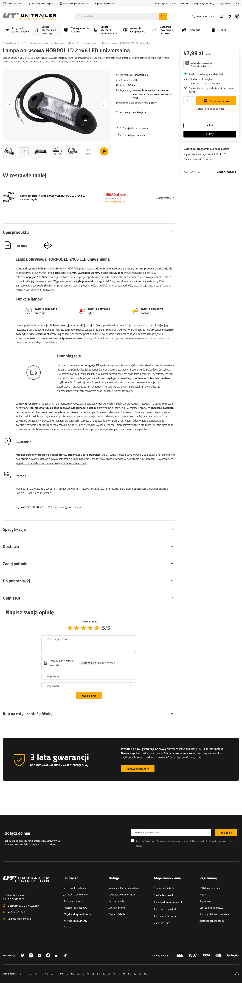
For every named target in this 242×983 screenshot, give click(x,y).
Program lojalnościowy (204, 3)
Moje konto (225, 3)
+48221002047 (205, 16)
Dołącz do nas (17, 833)
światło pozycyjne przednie (150, 92)
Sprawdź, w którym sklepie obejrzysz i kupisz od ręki (212, 90)
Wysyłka (204, 894)
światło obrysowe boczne (146, 90)
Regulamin (205, 901)
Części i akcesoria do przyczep (35, 43)
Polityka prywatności (210, 888)
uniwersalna (141, 75)
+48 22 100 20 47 (32, 507)
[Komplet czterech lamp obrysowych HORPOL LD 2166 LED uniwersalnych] (8, 197)
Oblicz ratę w (201, 63)
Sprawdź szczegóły (138, 769)
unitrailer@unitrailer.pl (67, 507)
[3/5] (83, 628)
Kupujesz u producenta (105, 3)
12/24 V (130, 85)
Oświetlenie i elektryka (64, 43)
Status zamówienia (164, 888)
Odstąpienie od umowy (211, 907)
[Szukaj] (163, 16)
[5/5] (96, 628)
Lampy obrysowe (88, 43)
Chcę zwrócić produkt (165, 909)
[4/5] (90, 628)
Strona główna (9, 43)
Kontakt (184, 3)
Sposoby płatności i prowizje (214, 914)
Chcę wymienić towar (165, 916)
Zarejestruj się (161, 923)
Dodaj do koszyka (219, 101)
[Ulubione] (229, 16)
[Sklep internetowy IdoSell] (237, 974)
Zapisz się (226, 833)
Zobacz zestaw (163, 198)
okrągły (153, 103)
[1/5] (69, 628)
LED (135, 80)
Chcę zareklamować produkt (168, 902)
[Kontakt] (30, 883)
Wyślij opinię (88, 696)
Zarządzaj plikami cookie (211, 921)
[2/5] (76, 628)
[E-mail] (221, 16)
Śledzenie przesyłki (164, 895)
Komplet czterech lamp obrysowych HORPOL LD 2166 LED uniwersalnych (53, 197)
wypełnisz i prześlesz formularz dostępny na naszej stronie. (51, 463)
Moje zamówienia (167, 878)
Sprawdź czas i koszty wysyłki (204, 83)
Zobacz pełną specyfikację (129, 112)
